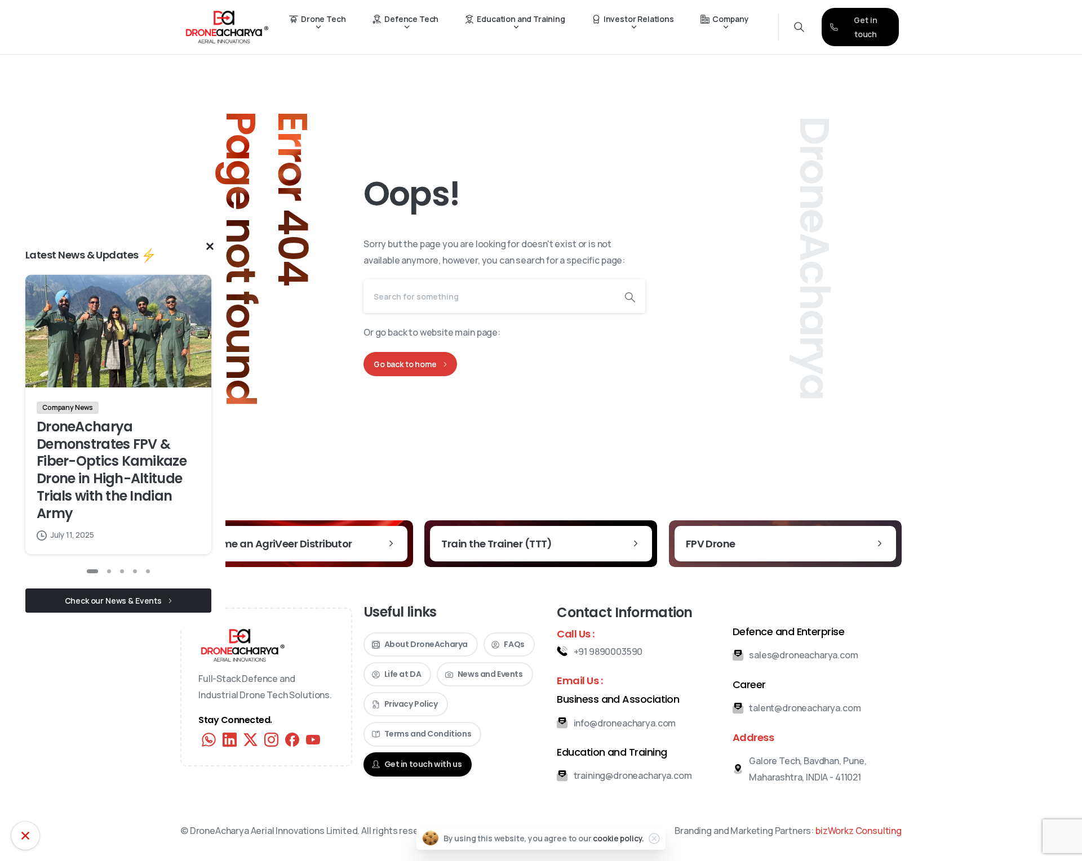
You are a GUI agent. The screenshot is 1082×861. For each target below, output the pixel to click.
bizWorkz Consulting (858, 830)
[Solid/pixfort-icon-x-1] (250, 739)
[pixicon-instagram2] (271, 739)
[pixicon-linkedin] (229, 739)
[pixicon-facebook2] (292, 739)
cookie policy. (618, 838)
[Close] (654, 838)
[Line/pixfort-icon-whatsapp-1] (208, 739)
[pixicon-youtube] (313, 739)
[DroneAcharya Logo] (242, 645)
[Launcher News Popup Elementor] (25, 836)
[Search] (630, 296)
